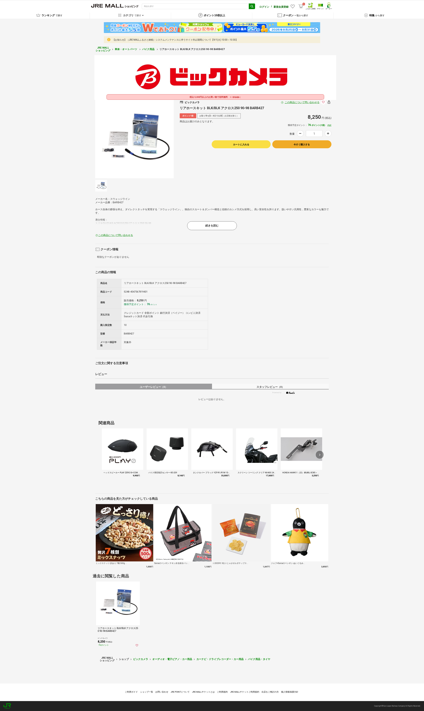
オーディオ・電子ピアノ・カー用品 (172, 659)
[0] (300, 6)
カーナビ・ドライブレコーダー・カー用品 (220, 659)
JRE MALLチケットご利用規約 (244, 692)
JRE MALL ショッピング (103, 49)
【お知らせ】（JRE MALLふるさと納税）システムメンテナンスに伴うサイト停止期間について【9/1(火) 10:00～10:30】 (175, 39)
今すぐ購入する (302, 144)
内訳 (329, 125)
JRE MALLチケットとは (203, 692)
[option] (134, 139)
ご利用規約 (222, 692)
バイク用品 (148, 49)
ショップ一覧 (146, 692)
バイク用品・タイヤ (259, 659)
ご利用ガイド (131, 692)
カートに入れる (241, 144)
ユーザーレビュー (153, 386)
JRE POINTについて (180, 692)
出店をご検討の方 (270, 692)
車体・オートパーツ (126, 49)
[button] (320, 455)
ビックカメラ (140, 659)
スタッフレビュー (270, 386)
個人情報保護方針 (289, 692)
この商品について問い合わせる (302, 102)
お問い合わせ (161, 692)
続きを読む (212, 225)
